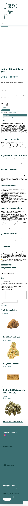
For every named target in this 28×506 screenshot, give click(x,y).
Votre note (3, 289)
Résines (6, 14)
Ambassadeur (7, 18)
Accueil (2, 26)
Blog (5, 17)
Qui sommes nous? (10, 471)
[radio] (7, 100)
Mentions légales (9, 473)
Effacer (5, 107)
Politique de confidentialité (11, 474)
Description (6, 115)
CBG (8, 10)
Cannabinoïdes (10, 11)
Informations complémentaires (10, 117)
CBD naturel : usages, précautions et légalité (15, 469)
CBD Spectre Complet (12, 4)
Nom (2, 300)
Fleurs (5, 8)
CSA (10, 13)
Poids (2, 103)
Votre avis (3, 298)
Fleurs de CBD (9, 449)
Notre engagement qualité (11, 470)
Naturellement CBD (12, 112)
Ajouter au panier (5, 109)
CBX (10, 12)
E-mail (2, 303)
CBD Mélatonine (11, 6)
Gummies (6, 15)
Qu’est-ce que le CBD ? (10, 468)
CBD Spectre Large (11, 5)
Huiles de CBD (9, 450)
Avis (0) (5, 120)
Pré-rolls (6, 16)
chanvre (2, 112)
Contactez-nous (9, 472)
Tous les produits (9, 453)
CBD (8, 9)
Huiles (5, 3)
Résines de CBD (9, 451)
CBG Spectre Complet (12, 7)
